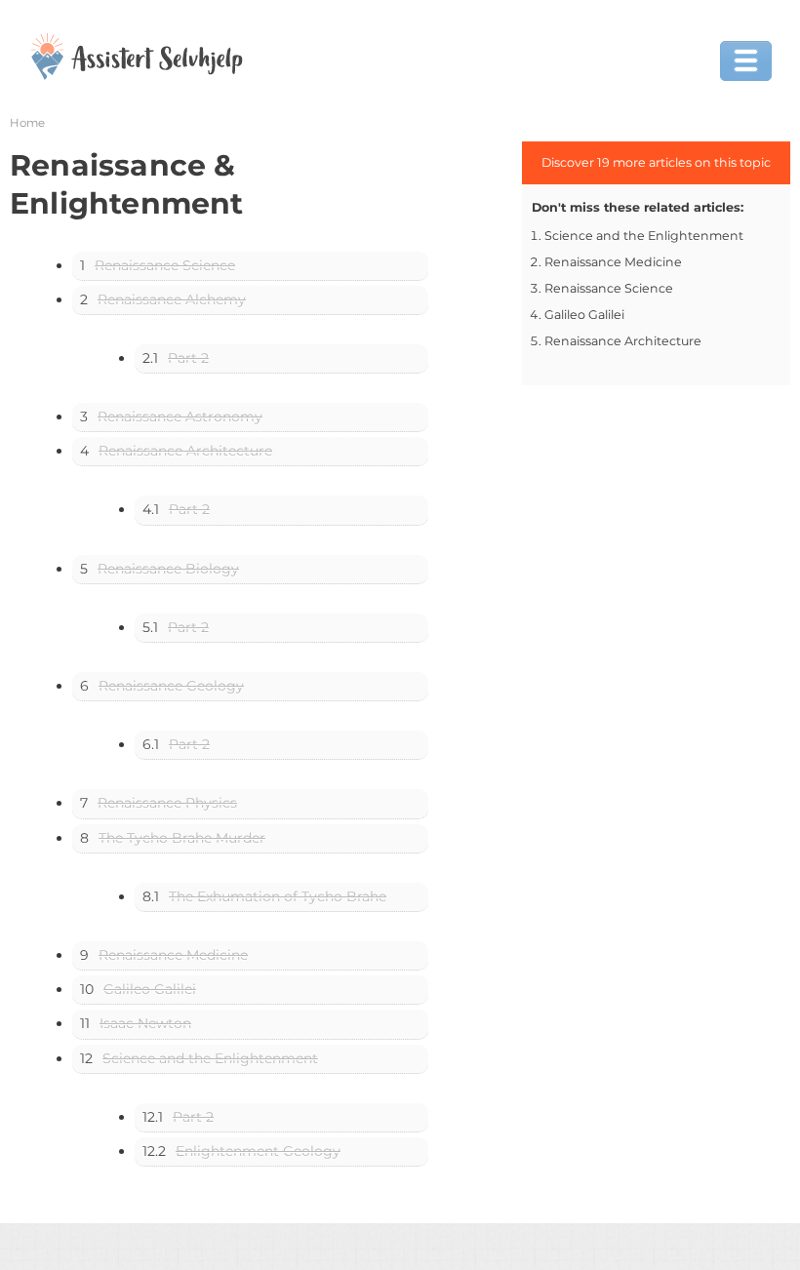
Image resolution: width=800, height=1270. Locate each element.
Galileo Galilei (149, 989)
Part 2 (188, 358)
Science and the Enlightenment (210, 1058)
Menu (746, 61)
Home (27, 123)
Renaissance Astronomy (180, 416)
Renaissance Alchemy (172, 299)
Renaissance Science (165, 265)
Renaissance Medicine (173, 955)
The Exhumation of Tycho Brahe (277, 896)
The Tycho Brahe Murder (182, 838)
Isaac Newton (145, 1023)
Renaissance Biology (168, 568)
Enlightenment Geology (258, 1151)
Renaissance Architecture (185, 450)
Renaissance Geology (171, 686)
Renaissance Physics (167, 803)
